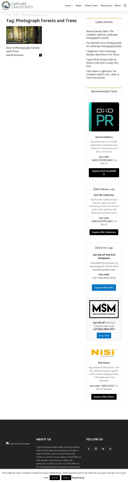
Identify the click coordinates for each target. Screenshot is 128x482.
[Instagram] (95, 448)
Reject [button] (66, 477)
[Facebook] (88, 449)
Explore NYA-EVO (104, 287)
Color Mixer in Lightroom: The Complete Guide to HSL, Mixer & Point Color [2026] (102, 74)
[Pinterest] (110, 449)
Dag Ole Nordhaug (14, 55)
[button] (124, 5)
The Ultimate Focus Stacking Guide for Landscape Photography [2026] (103, 44)
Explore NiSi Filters (104, 396)
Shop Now (104, 335)
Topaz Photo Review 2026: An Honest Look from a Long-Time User (102, 63)
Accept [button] (55, 477)
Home (8, 15)
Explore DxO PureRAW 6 (104, 173)
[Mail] (103, 449)
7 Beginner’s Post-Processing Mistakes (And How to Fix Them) (102, 53)
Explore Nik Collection (104, 232)
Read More (78, 477)
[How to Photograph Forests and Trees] (24, 35)
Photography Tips (14, 42)
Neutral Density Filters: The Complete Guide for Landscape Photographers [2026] (102, 34)
